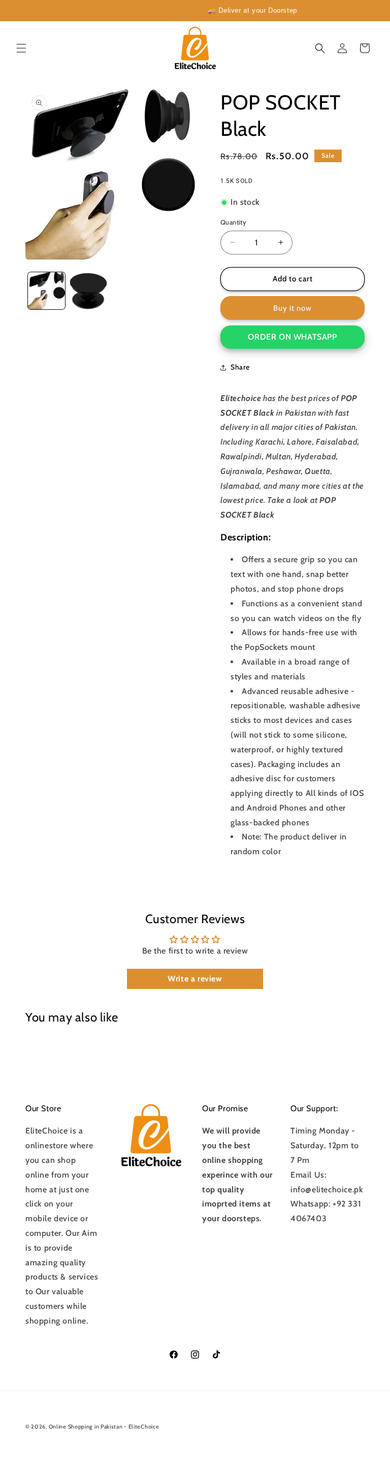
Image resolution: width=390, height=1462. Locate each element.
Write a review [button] (195, 978)
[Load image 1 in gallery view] (46, 290)
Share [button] (240, 367)
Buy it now (292, 308)
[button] (21, 48)
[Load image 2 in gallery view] (88, 290)
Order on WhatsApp (292, 337)
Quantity (233, 222)
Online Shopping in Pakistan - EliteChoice (104, 1426)
